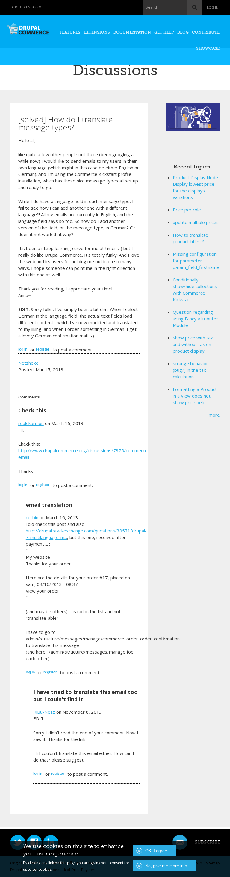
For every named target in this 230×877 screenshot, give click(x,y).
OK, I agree (156, 850)
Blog (183, 32)
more (214, 415)
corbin (32, 517)
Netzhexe (28, 363)
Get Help (164, 32)
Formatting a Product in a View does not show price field (195, 395)
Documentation (132, 32)
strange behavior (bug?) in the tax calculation (190, 370)
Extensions (97, 32)
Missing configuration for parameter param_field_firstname (196, 260)
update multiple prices (196, 222)
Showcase (208, 48)
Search (152, 7)
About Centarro (26, 7)
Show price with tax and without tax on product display (193, 344)
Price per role (187, 210)
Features (70, 32)
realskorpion (31, 423)
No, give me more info (166, 865)
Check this (32, 410)
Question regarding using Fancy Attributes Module (196, 318)
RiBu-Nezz (44, 712)
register (42, 349)
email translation (49, 504)
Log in (212, 7)
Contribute (206, 32)
